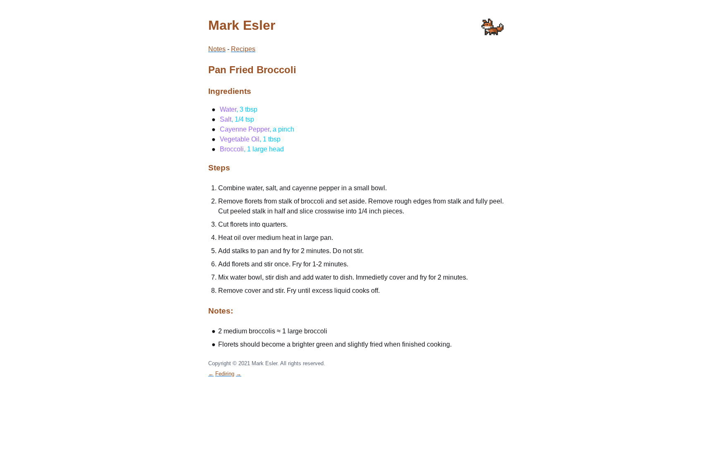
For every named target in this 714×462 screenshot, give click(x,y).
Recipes (243, 49)
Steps (219, 167)
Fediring (224, 374)
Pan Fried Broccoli (252, 69)
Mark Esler (241, 25)
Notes (217, 49)
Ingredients (229, 91)
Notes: (220, 310)
